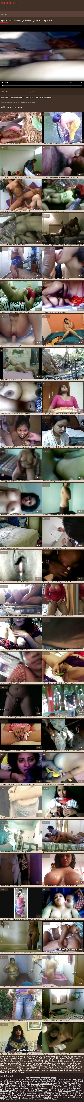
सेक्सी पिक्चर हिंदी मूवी (71, 1062)
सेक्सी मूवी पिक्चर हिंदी (22, 1069)
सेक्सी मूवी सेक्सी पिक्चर (17, 1072)
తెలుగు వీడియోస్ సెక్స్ (13, 1099)
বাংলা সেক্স (26, 1081)
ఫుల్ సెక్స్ (15, 1092)
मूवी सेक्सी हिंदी (55, 1083)
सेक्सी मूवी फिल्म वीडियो (37, 1069)
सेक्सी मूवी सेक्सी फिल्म (69, 1094)
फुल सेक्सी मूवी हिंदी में (52, 1058)
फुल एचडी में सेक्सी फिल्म (47, 1056)
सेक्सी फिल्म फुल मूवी (39, 1094)
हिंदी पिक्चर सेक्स (40, 1090)
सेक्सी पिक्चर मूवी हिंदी (56, 1062)
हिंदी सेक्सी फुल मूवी (46, 1085)
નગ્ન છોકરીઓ (5, 1087)
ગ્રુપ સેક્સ (23, 1092)
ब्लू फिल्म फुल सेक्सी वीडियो (45, 1060)
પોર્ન (57, 1081)
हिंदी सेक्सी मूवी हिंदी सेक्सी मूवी (43, 97)
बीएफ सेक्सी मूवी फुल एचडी (27, 1060)
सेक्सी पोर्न (47, 1099)
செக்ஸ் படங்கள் (38, 1099)
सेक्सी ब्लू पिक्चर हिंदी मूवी (63, 1067)
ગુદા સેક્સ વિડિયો (74, 1085)
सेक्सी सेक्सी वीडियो (33, 1085)
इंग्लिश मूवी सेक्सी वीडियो (34, 1097)
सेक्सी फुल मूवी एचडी (13, 1067)
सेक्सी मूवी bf (47, 1080)
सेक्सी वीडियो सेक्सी (60, 1095)
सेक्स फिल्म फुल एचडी (41, 1062)
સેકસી (23, 1097)
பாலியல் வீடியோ (70, 1087)
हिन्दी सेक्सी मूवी (36, 1087)
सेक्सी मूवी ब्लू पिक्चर (66, 1070)
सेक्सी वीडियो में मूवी (48, 1087)
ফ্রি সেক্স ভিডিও (39, 1092)
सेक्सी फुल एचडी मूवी (70, 1065)
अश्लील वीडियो (72, 1097)
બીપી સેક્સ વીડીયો (6, 1080)
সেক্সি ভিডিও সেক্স (26, 1099)
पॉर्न (55, 1088)
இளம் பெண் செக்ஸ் (60, 1085)
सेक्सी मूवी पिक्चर (9, 1069)
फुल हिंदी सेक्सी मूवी (12, 1060)
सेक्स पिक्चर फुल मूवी (26, 1062)
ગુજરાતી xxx (37, 1080)
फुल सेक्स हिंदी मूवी (39, 1058)
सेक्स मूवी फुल (9, 1088)
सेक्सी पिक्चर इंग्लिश (65, 1092)
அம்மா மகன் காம (51, 1092)
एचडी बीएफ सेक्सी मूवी (19, 1056)
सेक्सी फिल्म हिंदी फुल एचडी (20, 1065)
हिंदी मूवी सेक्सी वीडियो (48, 1081)
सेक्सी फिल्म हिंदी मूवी (36, 1065)
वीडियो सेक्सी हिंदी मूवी (12, 1062)
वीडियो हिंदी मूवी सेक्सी (68, 1083)
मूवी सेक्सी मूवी (46, 1097)
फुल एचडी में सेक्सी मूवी (63, 1056)
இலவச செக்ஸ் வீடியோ (45, 1088)
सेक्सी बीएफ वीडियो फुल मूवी (45, 1067)
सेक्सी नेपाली (56, 1080)
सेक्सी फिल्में (72, 1088)
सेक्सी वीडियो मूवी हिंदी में (8, 1094)
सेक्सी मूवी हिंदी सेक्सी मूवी (41, 1083)
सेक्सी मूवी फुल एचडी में (67, 1069)
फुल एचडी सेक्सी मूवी (10, 1058)
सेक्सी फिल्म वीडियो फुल (64, 1063)
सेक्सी (63, 1080)
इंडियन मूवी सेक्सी (5, 1056)
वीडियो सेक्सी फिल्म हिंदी (14, 1083)
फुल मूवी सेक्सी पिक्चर (25, 1058)
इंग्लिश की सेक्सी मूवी (15, 1081)
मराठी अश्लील (59, 1087)
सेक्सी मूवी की (49, 1095)
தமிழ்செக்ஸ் (13, 1085)
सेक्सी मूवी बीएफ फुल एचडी (50, 1070)
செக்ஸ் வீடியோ (62, 1088)
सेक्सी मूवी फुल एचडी (52, 1069)
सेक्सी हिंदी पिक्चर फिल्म (12, 1097)
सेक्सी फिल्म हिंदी (76, 1090)
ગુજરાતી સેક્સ (35, 1081)
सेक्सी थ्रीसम (4, 97)
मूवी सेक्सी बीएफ (60, 1060)
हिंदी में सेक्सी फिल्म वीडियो (25, 1095)
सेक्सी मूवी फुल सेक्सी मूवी (20, 1070)
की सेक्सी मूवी (11, 1095)
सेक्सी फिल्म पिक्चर (16, 1090)
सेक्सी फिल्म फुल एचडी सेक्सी (20, 1087)
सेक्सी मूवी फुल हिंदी (35, 1070)
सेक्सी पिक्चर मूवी (5, 1092)
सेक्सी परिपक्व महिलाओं (16, 97)
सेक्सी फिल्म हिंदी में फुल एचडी (53, 1065)
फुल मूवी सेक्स (39, 1095)
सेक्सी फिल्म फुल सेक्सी (35, 1063)
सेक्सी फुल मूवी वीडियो (28, 1067)
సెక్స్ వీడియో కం (78, 1092)
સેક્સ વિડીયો (27, 1083)
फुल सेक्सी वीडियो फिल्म (67, 1058)
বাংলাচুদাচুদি (22, 1085)
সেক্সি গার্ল (33, 1088)
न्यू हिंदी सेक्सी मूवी (32, 1056)
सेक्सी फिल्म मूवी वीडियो (24, 1094)
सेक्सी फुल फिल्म (65, 1090)
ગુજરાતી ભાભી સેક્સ (59, 1097)
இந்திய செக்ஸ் (65, 1081)
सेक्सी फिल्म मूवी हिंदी (49, 1063)
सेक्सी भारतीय (29, 97)
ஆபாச (54, 1099)
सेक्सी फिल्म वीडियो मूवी (22, 1088)
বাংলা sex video (71, 1080)
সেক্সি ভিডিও (31, 1092)
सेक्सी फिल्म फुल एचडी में (19, 1063)
